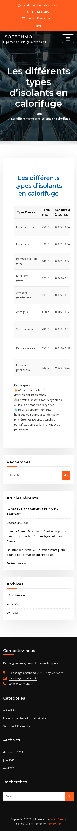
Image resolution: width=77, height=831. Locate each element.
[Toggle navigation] (68, 38)
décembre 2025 (17, 595)
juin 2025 (12, 604)
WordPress (57, 819)
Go (66, 475)
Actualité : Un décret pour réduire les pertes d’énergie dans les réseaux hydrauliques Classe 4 (37, 536)
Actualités (9, 710)
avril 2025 (13, 613)
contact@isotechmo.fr (41, 18)
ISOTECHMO (17, 36)
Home (38, 114)
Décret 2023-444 (17, 523)
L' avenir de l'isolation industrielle (24, 718)
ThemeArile (53, 824)
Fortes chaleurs (17, 563)
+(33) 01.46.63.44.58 (21, 684)
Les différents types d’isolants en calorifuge (40, 119)
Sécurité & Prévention (17, 726)
